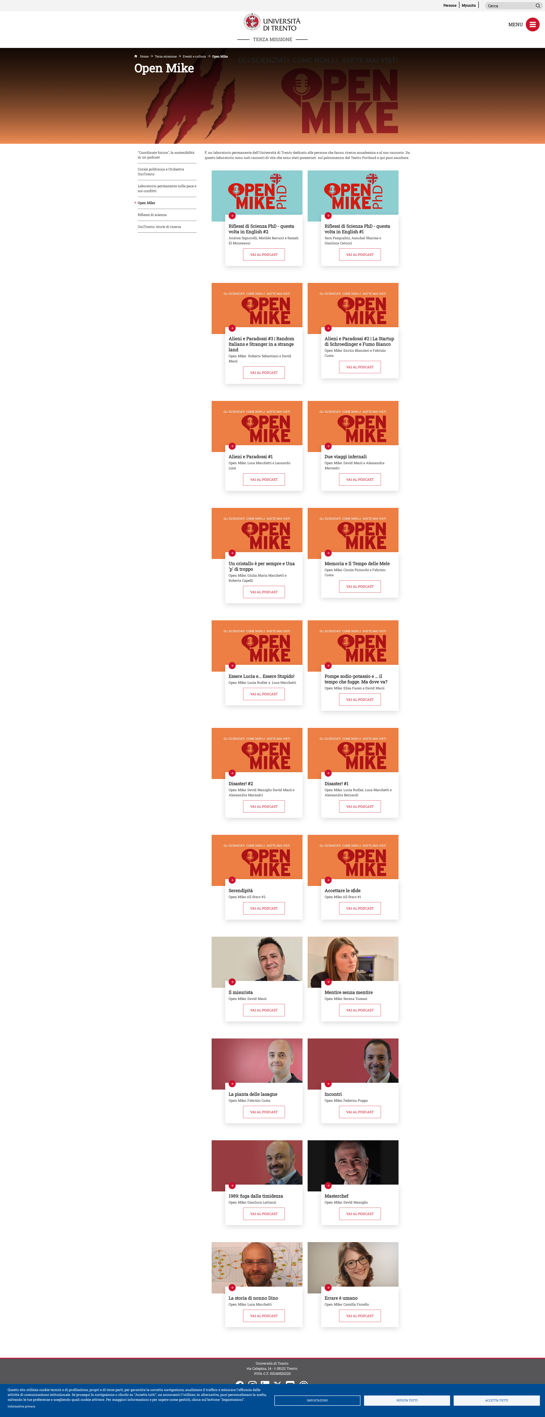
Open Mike (146, 202)
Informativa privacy (21, 1406)
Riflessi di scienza (152, 214)
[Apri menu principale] (532, 24)
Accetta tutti (496, 1400)
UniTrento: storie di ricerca (159, 226)
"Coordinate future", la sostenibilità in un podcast (166, 155)
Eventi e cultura (194, 56)
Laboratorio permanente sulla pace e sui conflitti (167, 188)
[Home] (272, 21)
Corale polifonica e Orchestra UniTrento (161, 171)
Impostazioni (317, 1400)
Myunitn (470, 5)
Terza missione (166, 56)
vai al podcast (363, 254)
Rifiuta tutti (407, 1400)
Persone (451, 5)
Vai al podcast (267, 254)
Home (144, 56)
